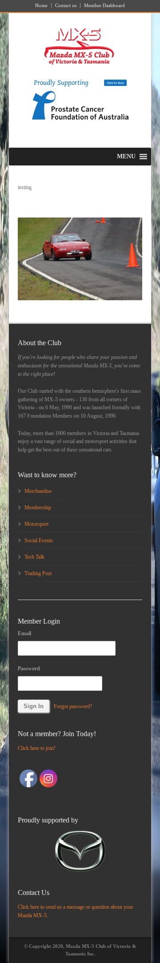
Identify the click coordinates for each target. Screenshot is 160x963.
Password (29, 668)
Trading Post (38, 573)
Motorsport (36, 524)
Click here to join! (37, 748)
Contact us (65, 5)
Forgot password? (73, 706)
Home (41, 5)
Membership (37, 507)
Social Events (38, 540)
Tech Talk (34, 557)
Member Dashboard (104, 5)
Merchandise (38, 491)
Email (24, 633)
